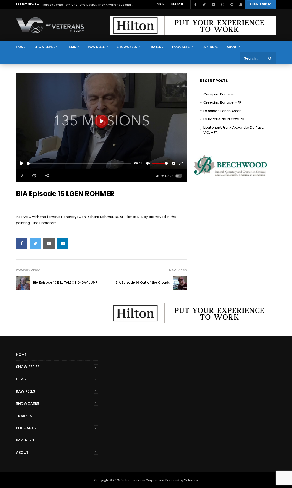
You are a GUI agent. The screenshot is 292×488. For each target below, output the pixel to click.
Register (177, 4)
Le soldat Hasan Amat (222, 110)
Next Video (178, 270)
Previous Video (28, 270)
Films (71, 46)
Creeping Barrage (218, 94)
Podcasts (181, 46)
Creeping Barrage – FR (222, 102)
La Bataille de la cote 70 (223, 119)
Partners (210, 46)
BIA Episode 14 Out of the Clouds (143, 282)
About (232, 46)
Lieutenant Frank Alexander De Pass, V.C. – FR (233, 130)
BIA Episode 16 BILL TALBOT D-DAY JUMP (65, 282)
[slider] (79, 163)
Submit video (260, 4)
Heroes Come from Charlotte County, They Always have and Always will (87, 5)
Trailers (156, 46)
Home (20, 46)
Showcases (127, 46)
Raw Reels (96, 46)
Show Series (44, 46)
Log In (160, 4)
